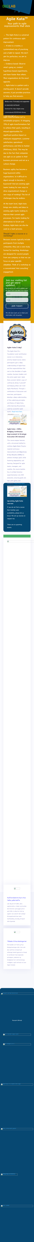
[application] (17, 107)
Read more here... (17, 412)
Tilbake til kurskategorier (17, 941)
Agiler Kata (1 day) (14, 347)
